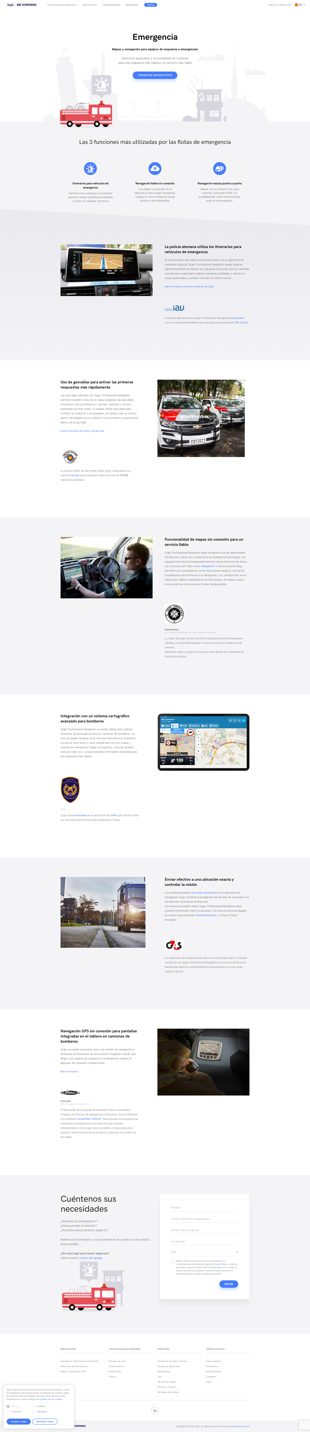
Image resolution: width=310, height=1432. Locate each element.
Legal (208, 1381)
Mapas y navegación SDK (73, 1371)
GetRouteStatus (206, 915)
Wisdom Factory (241, 1426)
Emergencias (163, 1371)
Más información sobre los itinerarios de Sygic (189, 286)
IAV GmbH (241, 322)
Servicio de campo (166, 1381)
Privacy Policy (220, 1264)
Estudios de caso (117, 1361)
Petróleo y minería (166, 1387)
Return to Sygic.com (280, 5)
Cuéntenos (211, 1376)
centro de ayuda (91, 1258)
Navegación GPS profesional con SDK (79, 1361)
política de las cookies (51, 1399)
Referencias (132, 5)
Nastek (75, 475)
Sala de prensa (213, 1371)
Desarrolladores (111, 5)
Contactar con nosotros (155, 75)
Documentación (116, 1366)
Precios (112, 1376)
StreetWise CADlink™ (89, 1118)
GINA (113, 815)
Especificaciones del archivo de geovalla (82, 431)
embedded (237, 318)
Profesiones (212, 1366)
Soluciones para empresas (61, 5)
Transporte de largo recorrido (172, 1361)
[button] (204, 1252)
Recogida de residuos (168, 1392)
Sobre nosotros (213, 1361)
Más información (69, 1071)
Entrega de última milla (168, 1366)
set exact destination (204, 892)
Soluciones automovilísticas (74, 1366)
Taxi (159, 1376)
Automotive (89, 5)
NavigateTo (208, 566)
